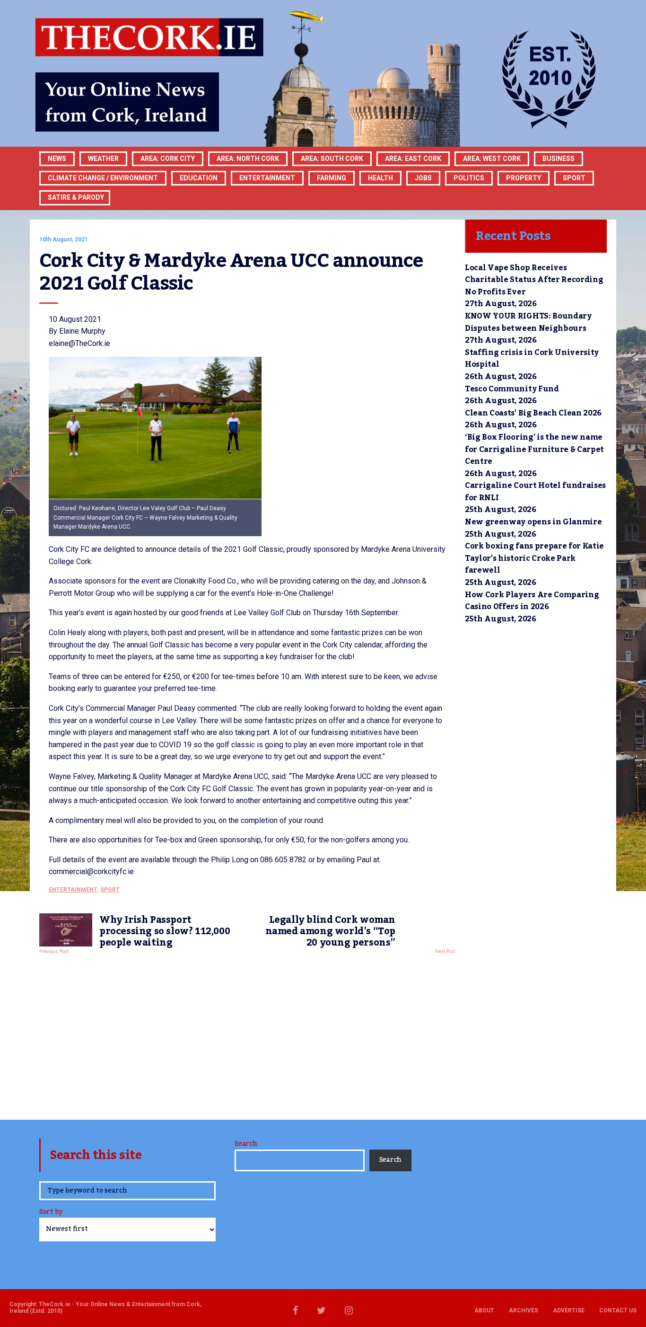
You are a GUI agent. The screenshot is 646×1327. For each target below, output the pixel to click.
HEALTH (380, 178)
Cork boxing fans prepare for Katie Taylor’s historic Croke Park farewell (534, 558)
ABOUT (484, 1310)
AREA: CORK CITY (167, 158)
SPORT (574, 178)
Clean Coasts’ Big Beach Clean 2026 (533, 413)
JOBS (423, 178)
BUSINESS (558, 158)
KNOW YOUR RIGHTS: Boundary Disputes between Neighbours (528, 322)
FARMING (331, 178)
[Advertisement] (247, 1034)
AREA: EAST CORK (413, 158)
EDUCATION (199, 178)
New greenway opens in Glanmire (533, 522)
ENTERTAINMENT (267, 178)
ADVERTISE (569, 1310)
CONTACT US (618, 1310)
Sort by (50, 1213)
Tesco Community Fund (512, 389)
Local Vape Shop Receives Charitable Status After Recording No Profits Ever (534, 280)
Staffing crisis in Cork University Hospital (532, 358)
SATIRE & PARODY (76, 197)
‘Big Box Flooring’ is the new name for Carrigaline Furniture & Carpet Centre (534, 449)
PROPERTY (523, 178)
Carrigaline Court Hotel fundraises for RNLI (535, 491)
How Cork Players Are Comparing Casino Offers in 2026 (532, 601)
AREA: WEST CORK (492, 158)
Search (246, 1143)
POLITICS (469, 178)
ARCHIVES (523, 1310)
